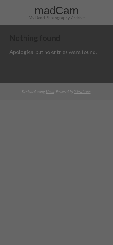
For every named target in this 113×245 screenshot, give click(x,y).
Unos (50, 91)
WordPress (82, 91)
